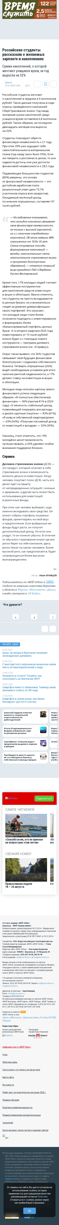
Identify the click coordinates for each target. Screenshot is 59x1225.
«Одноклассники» (30, 1017)
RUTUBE (52, 1017)
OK (29, 1211)
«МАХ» (49, 582)
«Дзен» (5, 1017)
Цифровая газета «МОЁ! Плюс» (17, 1047)
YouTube (44, 1017)
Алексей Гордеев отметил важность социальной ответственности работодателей (18, 716)
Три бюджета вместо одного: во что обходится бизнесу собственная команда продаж (21, 757)
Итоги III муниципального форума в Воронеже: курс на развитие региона (18, 730)
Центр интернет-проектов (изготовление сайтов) (25, 1130)
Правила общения (11, 1100)
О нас (5, 1054)
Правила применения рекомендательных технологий (22, 1119)
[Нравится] (6, 614)
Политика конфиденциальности (17, 1107)
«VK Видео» (33, 593)
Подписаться (44, 798)
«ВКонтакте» (37, 589)
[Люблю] (25, 614)
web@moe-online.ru (24, 957)
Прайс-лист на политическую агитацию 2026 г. (24, 1092)
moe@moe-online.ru (41, 957)
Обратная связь (10, 1062)
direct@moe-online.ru (16, 993)
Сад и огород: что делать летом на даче (21, 1069)
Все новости (8, 1085)
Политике (42, 1196)
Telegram (22, 589)
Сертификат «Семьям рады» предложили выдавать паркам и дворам (20, 744)
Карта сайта (8, 1077)
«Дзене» (50, 589)
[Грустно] (43, 614)
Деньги (8, 82)
